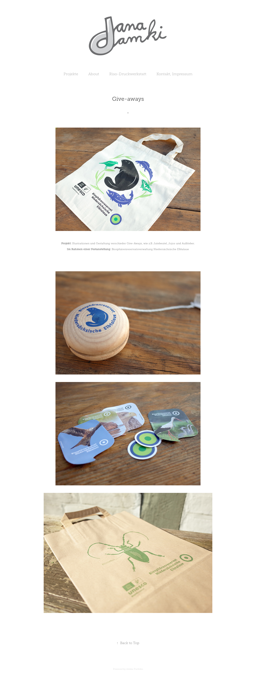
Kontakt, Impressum (174, 74)
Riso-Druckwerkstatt (127, 74)
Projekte (71, 74)
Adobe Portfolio (134, 669)
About (93, 74)
